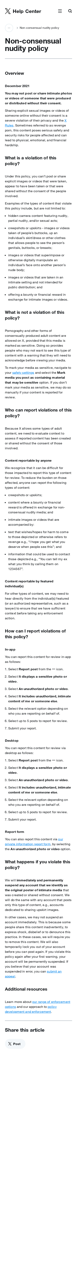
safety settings (23, 372)
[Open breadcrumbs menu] (9, 28)
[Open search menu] (70, 11)
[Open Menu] (60, 11)
